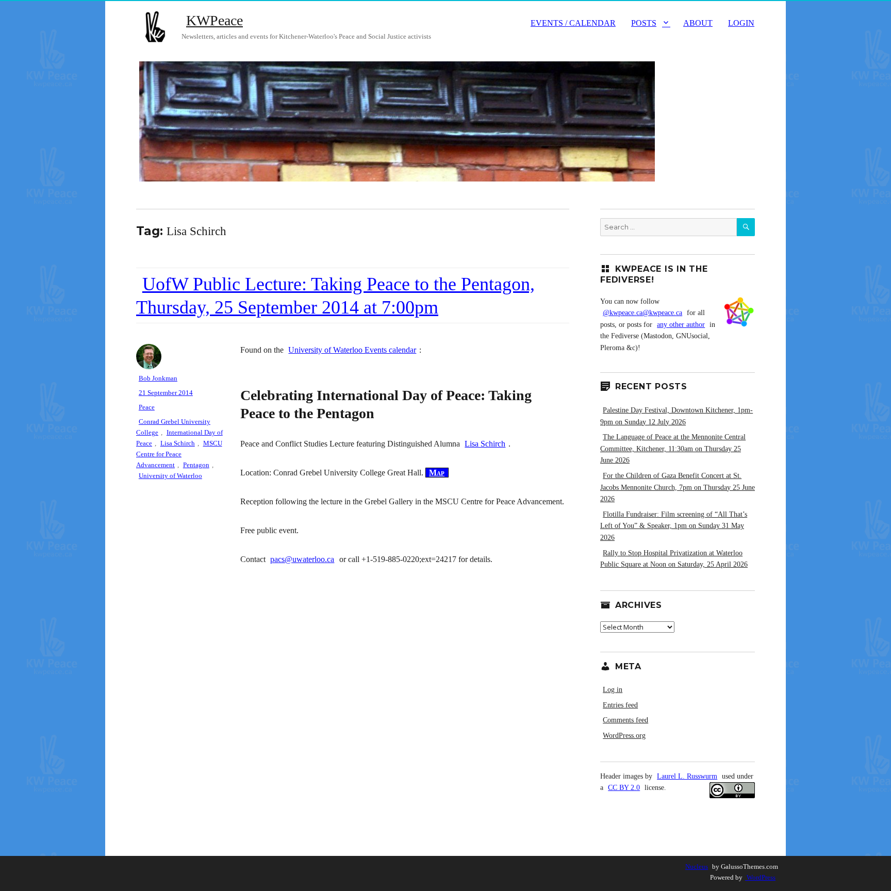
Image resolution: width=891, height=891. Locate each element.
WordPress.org (624, 735)
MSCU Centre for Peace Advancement (179, 454)
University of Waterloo (170, 476)
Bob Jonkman (158, 378)
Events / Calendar (573, 23)
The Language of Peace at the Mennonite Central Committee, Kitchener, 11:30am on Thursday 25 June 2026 (673, 448)
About (698, 23)
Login (741, 23)
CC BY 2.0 (624, 787)
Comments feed (625, 720)
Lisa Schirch (485, 443)
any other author (681, 324)
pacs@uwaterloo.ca (302, 559)
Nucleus (696, 866)
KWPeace (214, 20)
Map (436, 472)
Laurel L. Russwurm (687, 776)
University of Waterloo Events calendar (352, 349)
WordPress (760, 877)
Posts (643, 23)
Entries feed (620, 705)
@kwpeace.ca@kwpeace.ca (642, 313)
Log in (612, 690)
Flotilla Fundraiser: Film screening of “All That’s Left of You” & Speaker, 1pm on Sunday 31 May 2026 (673, 525)
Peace (147, 407)
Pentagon (196, 465)
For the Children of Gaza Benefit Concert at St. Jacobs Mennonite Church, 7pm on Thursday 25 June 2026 (677, 487)
